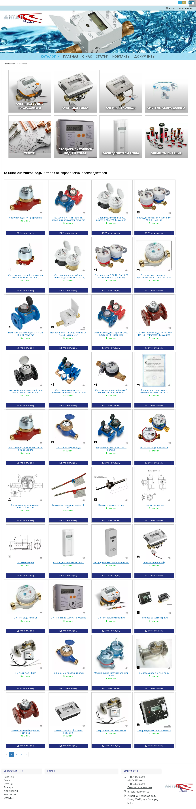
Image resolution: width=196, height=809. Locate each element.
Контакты (121, 56)
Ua (180, 2)
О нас (87, 56)
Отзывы (8, 798)
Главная (70, 56)
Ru (184, 2)
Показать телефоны (179, 8)
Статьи (102, 56)
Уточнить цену (26, 233)
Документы (144, 56)
